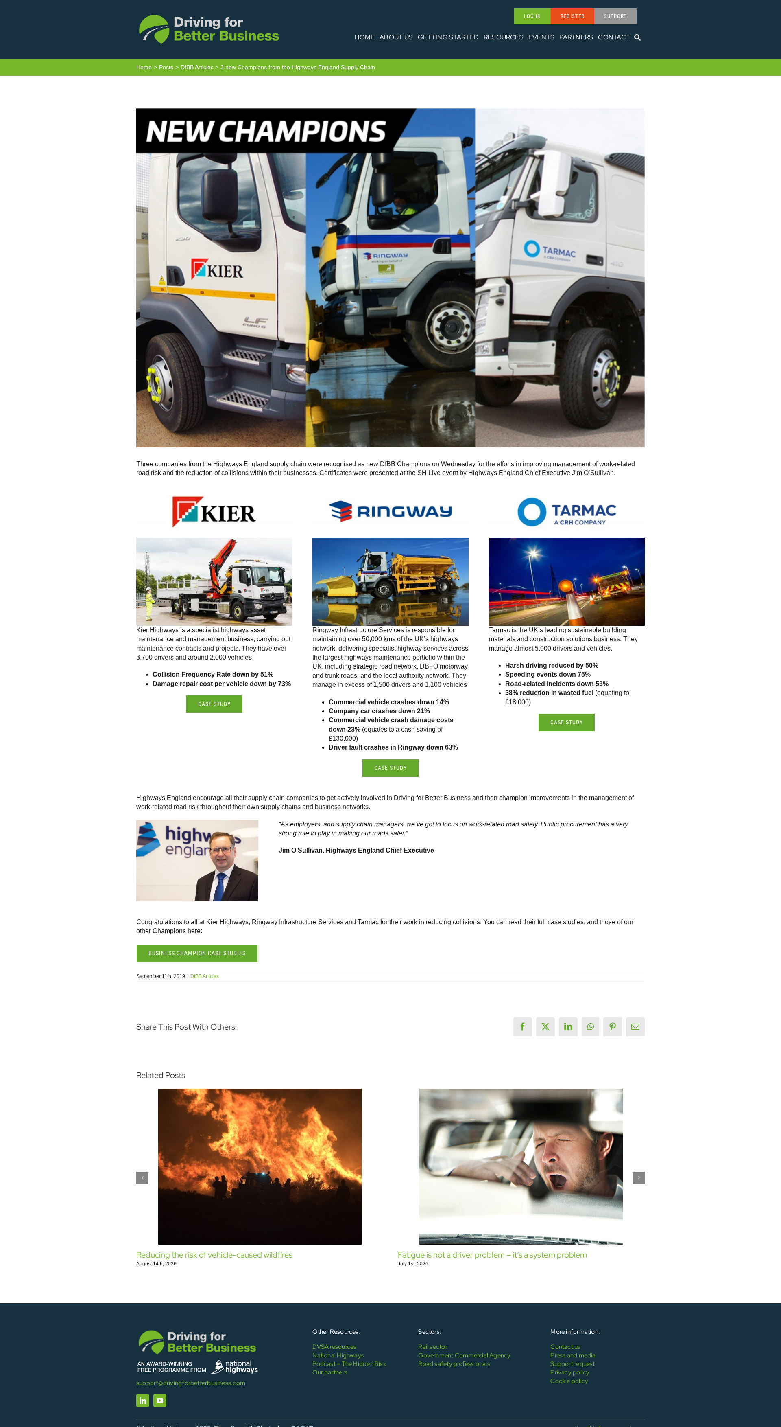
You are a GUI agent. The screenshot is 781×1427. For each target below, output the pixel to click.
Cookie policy (569, 1381)
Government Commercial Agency (464, 1355)
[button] (142, 1178)
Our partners (329, 1372)
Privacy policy (569, 1372)
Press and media (573, 1355)
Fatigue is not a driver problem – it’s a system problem (492, 1254)
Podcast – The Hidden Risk (349, 1364)
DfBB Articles (204, 976)
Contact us (565, 1347)
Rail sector (432, 1347)
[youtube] (159, 1400)
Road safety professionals (454, 1364)
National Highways (338, 1355)
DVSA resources (334, 1347)
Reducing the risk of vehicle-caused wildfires (214, 1254)
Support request (572, 1364)
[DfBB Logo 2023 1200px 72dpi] (209, 14)
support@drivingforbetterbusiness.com (190, 1383)
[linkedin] (142, 1400)
